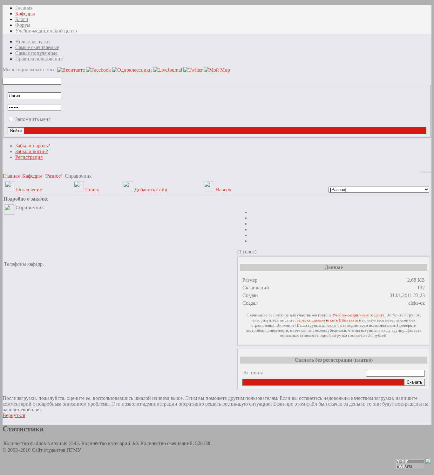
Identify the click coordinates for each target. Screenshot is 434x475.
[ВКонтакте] (3, 168)
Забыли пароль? (32, 145)
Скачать (414, 382)
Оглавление (29, 189)
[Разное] (53, 176)
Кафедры (32, 176)
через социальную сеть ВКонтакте (327, 320)
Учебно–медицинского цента (358, 315)
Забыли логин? (31, 151)
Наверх (223, 189)
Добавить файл (150, 189)
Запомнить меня (33, 119)
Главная (11, 176)
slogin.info (426, 172)
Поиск (92, 189)
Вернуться (14, 415)
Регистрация (29, 157)
